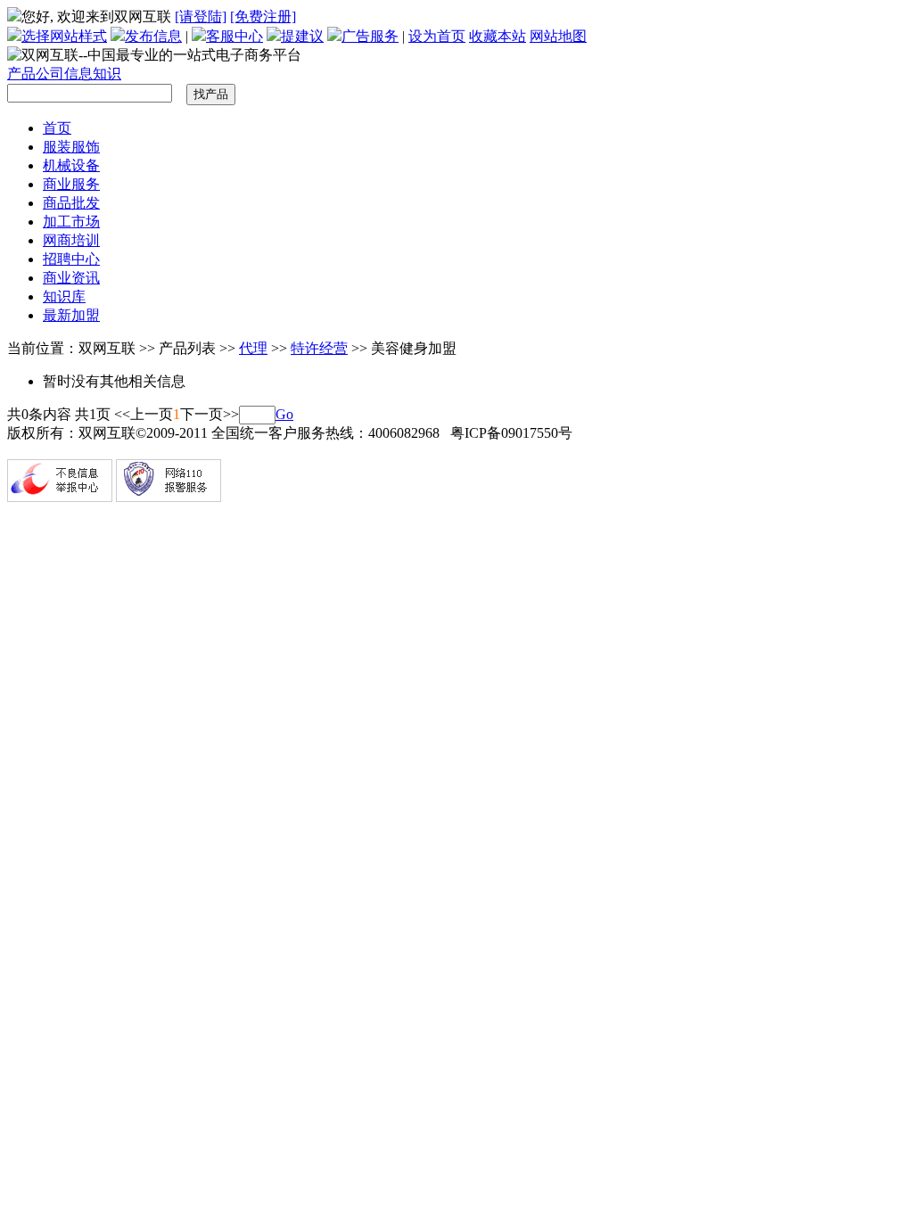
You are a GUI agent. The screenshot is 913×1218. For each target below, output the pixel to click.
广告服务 (370, 36)
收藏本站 (497, 36)
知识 (107, 73)
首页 (57, 128)
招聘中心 (71, 259)
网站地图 (558, 36)
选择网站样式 (64, 36)
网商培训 (71, 240)
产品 (21, 73)
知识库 (64, 296)
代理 (253, 348)
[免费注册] (263, 16)
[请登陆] (200, 16)
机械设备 (71, 165)
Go (284, 414)
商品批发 (71, 202)
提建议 (302, 36)
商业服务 (71, 184)
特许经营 (319, 348)
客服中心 (234, 36)
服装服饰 (71, 146)
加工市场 (71, 221)
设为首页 (436, 36)
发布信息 (153, 36)
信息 (78, 73)
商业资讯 (71, 277)
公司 (50, 73)
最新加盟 (71, 315)
